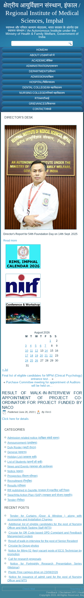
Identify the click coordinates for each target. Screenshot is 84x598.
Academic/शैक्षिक (42, 60)
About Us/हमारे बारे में (42, 55)
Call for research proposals (24, 559)
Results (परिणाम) (16, 485)
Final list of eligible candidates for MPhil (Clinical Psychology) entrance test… (42, 377)
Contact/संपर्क (42, 109)
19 (36, 355)
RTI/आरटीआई (42, 98)
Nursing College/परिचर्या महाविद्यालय (42, 92)
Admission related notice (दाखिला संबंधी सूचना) (33, 437)
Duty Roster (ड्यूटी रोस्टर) (21, 447)
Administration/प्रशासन (42, 66)
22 (51, 355)
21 (46, 355)
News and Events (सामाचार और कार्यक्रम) (30, 466)
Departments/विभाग (42, 71)
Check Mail (29, 588)
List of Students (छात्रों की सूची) (24, 461)
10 (26, 350)
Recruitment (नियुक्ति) (19, 480)
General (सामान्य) (17, 452)
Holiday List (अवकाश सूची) (22, 456)
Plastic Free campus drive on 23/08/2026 (33, 572)
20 (41, 355)
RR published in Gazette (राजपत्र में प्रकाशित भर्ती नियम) (38, 490)
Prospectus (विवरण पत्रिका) (22, 476)
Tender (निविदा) (16, 500)
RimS (48, 412)
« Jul (5, 369)
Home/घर (42, 49)
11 (31, 350)
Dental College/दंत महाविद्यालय (42, 87)
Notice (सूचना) (15, 471)
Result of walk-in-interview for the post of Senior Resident (43, 541)
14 (46, 350)
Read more (10, 240)
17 (26, 355)
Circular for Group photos (23, 545)
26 (36, 360)
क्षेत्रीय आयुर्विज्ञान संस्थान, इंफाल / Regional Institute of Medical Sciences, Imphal (42, 13)
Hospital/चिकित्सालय (42, 82)
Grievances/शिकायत (42, 103)
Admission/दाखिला (42, 76)
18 (31, 355)
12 (36, 350)
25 (31, 360)
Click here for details (15, 419)
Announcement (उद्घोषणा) (22, 442)
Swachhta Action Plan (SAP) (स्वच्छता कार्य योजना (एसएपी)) (39, 495)
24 (26, 360)
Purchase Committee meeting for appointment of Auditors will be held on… (43, 384)
